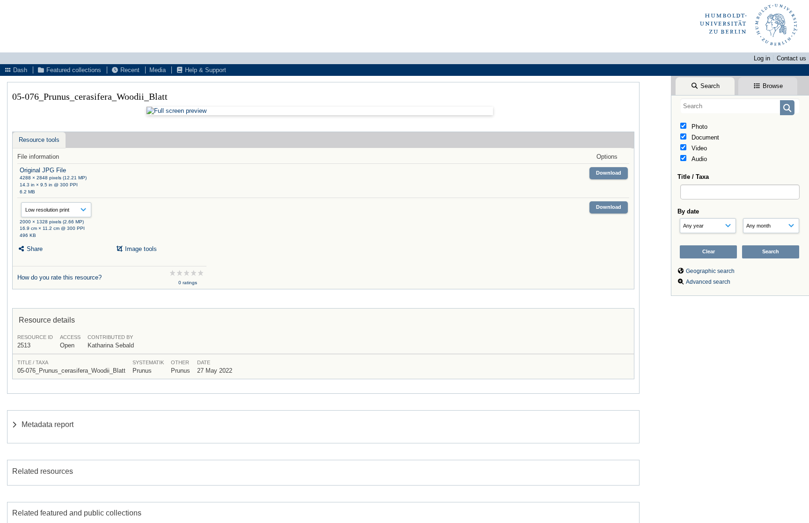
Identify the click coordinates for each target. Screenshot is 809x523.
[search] (740, 105)
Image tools (140, 248)
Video (698, 148)
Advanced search (708, 282)
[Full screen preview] (319, 111)
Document (704, 137)
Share (34, 248)
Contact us (791, 58)
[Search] (787, 107)
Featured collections (72, 70)
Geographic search (710, 271)
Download (608, 173)
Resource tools (39, 139)
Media (157, 70)
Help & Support (204, 70)
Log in (762, 58)
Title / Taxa (693, 176)
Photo (698, 126)
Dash (19, 70)
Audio (698, 158)
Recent (129, 70)
